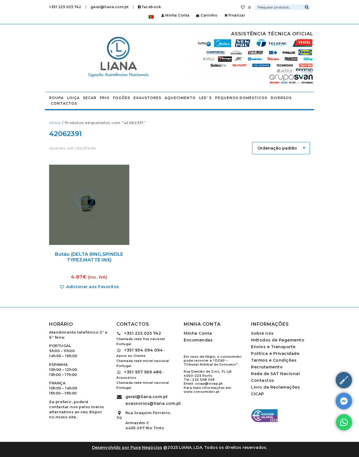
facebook (151, 7)
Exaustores (147, 98)
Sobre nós (262, 333)
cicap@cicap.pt (209, 383)
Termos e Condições (273, 360)
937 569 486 (143, 372)
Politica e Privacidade (275, 353)
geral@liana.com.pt (110, 7)
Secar (89, 98)
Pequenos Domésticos (241, 98)
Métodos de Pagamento (277, 340)
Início (55, 123)
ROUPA (56, 98)
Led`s (205, 98)
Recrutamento (267, 366)
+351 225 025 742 (65, 7)
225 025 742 (142, 333)
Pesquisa (306, 6)
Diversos (281, 98)
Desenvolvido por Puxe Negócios (127, 447)
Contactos (64, 103)
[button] (89, 287)
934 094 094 (143, 350)
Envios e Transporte (273, 346)
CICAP (257, 393)
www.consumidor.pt (202, 392)
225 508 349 (203, 380)
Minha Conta (177, 15)
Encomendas (198, 340)
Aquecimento (180, 98)
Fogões (121, 98)
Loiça (73, 98)
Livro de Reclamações (275, 387)
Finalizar (236, 15)
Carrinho (208, 15)
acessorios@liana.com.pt (153, 403)
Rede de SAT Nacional (275, 373)
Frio (105, 98)
